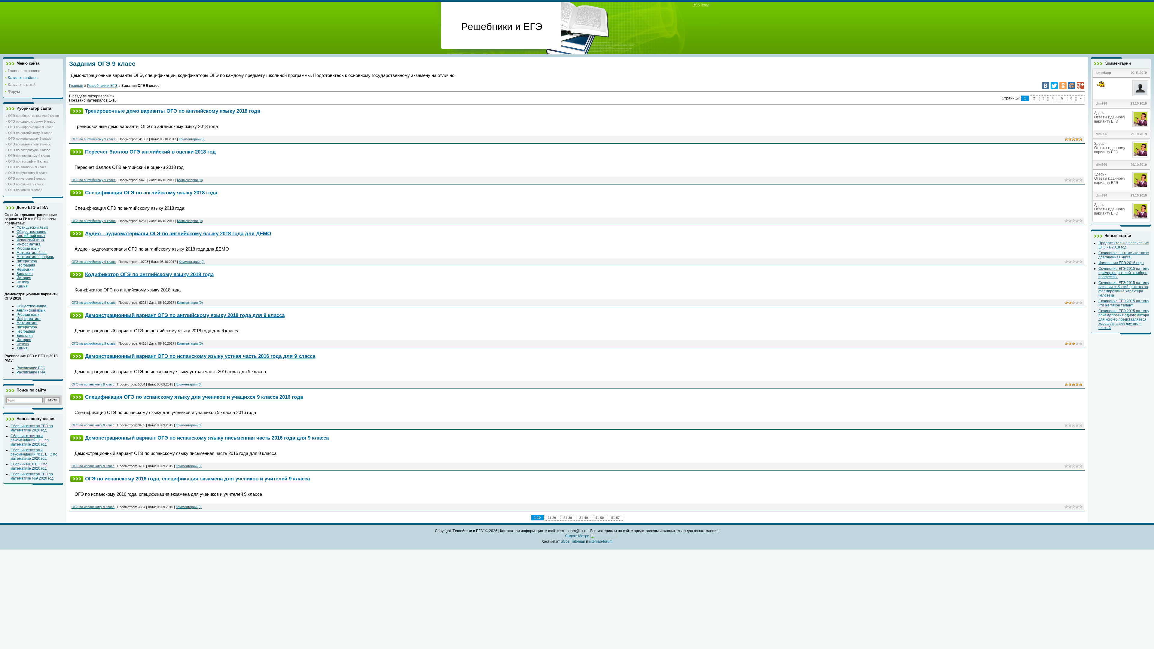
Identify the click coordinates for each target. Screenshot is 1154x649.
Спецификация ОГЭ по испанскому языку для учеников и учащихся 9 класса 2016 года (194, 397)
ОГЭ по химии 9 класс (25, 190)
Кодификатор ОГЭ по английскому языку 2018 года (149, 274)
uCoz (565, 541)
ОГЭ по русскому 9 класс (27, 173)
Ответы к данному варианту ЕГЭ (1109, 119)
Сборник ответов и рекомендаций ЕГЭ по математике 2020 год (30, 440)
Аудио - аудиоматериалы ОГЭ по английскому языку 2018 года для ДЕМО (178, 233)
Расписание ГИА (31, 372)
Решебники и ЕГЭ (102, 86)
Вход (705, 5)
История (24, 278)
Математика (27, 323)
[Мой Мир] (1071, 85)
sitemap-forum (600, 541)
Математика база (32, 253)
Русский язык (28, 248)
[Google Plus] (1080, 85)
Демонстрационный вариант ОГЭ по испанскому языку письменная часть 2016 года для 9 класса (207, 438)
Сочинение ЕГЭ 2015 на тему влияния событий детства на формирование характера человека (1123, 289)
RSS (696, 5)
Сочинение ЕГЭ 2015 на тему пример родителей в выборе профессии (1123, 273)
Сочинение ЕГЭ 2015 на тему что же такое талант (1123, 303)
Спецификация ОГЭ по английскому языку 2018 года (151, 193)
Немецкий (25, 269)
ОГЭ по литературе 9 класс (29, 150)
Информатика (29, 244)
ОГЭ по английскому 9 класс (30, 133)
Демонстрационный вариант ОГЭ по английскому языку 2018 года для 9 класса (185, 315)
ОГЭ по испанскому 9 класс (29, 138)
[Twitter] (1054, 85)
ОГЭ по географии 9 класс (28, 161)
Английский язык (31, 236)
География (26, 265)
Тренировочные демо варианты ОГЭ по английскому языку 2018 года (172, 111)
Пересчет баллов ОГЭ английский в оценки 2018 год (150, 152)
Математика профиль (35, 257)
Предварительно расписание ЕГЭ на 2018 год (1123, 245)
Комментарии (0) (192, 139)
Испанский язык (30, 240)
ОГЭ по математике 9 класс (29, 144)
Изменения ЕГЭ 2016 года (1121, 263)
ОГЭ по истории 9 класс (26, 178)
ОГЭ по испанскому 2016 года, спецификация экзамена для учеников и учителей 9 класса (197, 479)
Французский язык (32, 227)
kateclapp (1103, 73)
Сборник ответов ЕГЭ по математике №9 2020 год (32, 476)
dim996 (1101, 103)
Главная (76, 86)
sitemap (578, 541)
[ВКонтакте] (1045, 85)
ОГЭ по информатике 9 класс (30, 127)
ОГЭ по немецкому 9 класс (29, 155)
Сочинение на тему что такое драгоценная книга (1123, 255)
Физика (23, 282)
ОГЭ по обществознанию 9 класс (33, 115)
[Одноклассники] (1063, 85)
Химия (22, 286)
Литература (27, 261)
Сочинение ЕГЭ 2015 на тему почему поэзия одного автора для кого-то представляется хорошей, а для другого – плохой (1123, 319)
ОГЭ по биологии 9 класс (27, 167)
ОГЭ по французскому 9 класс (31, 121)
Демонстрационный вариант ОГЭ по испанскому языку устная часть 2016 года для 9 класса (200, 356)
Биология (25, 274)
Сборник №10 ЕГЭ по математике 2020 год (29, 466)
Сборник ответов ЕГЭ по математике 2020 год (32, 428)
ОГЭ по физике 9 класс (26, 184)
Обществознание (31, 232)
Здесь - (1100, 113)
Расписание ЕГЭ (31, 368)
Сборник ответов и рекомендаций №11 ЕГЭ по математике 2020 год (34, 454)
